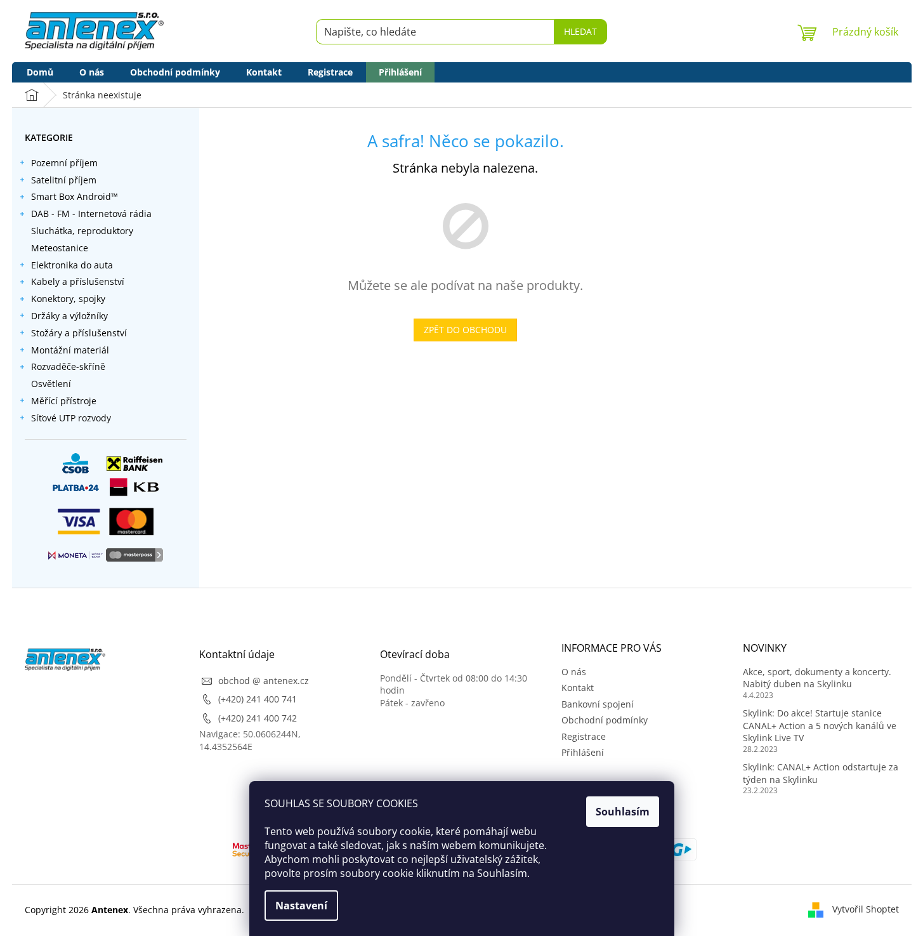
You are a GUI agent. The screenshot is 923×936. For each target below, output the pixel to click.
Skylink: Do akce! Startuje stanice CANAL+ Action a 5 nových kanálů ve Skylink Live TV (819, 725)
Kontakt (577, 688)
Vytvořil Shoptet (865, 909)
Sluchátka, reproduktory (82, 231)
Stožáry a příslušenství (79, 333)
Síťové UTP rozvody (71, 418)
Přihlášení (582, 752)
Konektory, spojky (68, 299)
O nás (573, 672)
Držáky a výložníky (69, 316)
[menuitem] (40, 72)
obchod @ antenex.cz (263, 681)
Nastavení (301, 906)
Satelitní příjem (63, 180)
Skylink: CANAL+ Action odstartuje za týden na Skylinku (820, 773)
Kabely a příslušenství (77, 281)
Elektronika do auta (72, 265)
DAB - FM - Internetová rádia (91, 214)
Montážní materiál (70, 350)
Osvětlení (51, 384)
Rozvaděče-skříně (68, 366)
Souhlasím (623, 812)
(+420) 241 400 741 (257, 699)
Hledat (580, 31)
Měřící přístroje (63, 401)
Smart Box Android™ (74, 196)
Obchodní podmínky (604, 720)
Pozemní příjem (64, 163)
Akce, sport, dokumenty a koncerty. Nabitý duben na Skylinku (817, 678)
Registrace (583, 736)
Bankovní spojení (597, 704)
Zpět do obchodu (465, 330)
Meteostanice (59, 248)
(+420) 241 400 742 (257, 718)
